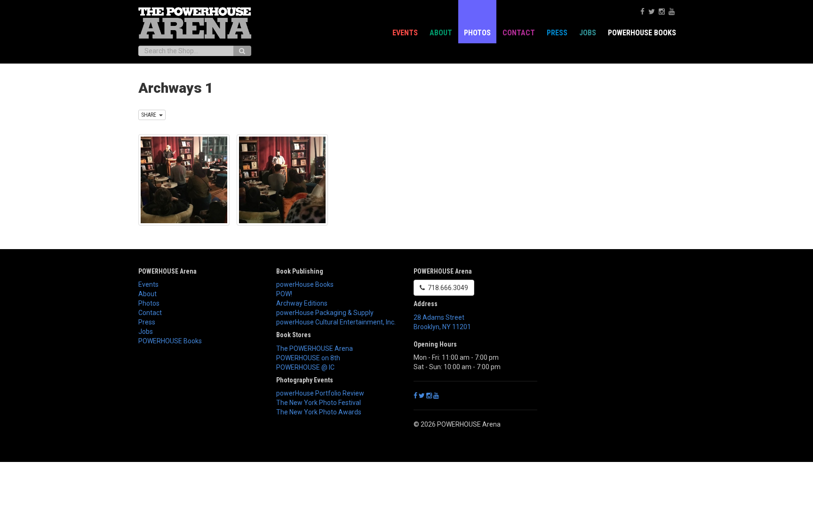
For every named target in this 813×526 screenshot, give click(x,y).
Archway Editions (301, 303)
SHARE (150, 115)
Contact (518, 32)
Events (405, 32)
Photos (477, 32)
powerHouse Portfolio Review (320, 393)
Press (557, 32)
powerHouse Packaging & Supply (325, 312)
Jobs (587, 32)
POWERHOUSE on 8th (308, 358)
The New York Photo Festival (318, 402)
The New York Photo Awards (318, 412)
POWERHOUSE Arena (167, 271)
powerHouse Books (305, 284)
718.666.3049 (446, 287)
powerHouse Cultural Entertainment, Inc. (336, 322)
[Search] (242, 51)
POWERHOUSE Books (170, 341)
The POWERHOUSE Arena (314, 348)
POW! (284, 294)
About (441, 32)
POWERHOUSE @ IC (305, 367)
